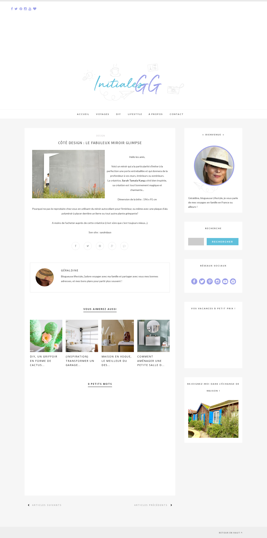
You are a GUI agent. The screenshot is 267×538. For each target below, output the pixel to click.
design (100, 135)
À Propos (156, 114)
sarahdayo (105, 232)
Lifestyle (135, 114)
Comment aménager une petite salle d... (151, 361)
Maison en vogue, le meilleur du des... (117, 361)
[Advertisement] (109, 26)
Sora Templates (49, 532)
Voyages (102, 114)
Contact (177, 114)
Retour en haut (229, 532)
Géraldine (69, 270)
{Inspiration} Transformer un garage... (80, 361)
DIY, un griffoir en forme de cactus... (43, 361)
